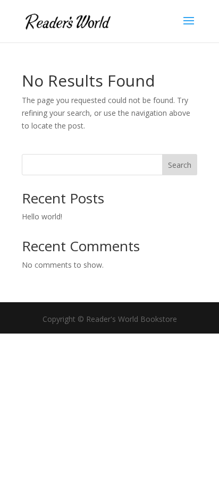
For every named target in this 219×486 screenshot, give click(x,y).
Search (179, 165)
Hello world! (42, 216)
